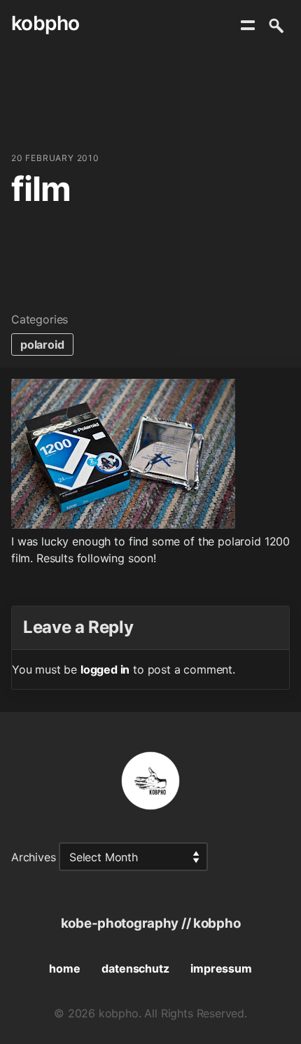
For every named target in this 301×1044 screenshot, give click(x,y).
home (64, 968)
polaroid (42, 344)
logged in (105, 669)
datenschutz (135, 968)
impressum (220, 968)
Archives (33, 857)
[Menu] (248, 25)
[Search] (276, 25)
